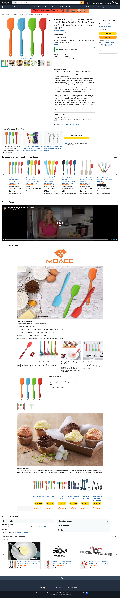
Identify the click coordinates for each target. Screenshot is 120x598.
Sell (93, 7)
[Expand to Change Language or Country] (90, 3)
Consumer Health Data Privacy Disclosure (62, 593)
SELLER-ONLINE (109, 42)
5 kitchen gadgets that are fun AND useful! (19, 209)
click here (45, 526)
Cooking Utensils (38, 14)
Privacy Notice (47, 593)
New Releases (46, 7)
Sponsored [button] (4, 539)
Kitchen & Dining (15, 14)
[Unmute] (117, 240)
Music (109, 7)
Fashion (97, 7)
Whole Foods (63, 7)
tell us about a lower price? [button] (20, 532)
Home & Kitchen (5, 14)
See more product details (62, 110)
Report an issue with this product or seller (67, 124)
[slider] (56, 239)
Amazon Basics (28, 7)
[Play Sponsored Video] (60, 551)
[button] (3, 7)
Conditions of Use (38, 593)
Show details (70, 146)
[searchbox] (48, 2)
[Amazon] (6, 2)
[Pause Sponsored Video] (38, 558)
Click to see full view (26, 58)
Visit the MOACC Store (60, 30)
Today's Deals (73, 7)
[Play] (3, 239)
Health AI (9, 7)
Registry (104, 7)
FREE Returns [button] (58, 45)
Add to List (103, 56)
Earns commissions (29, 207)
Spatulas (45, 14)
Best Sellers (37, 7)
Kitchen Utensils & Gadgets (26, 14)
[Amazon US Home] (43, 588)
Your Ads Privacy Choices (79, 593)
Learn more (61, 121)
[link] (32, 138)
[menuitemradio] (114, 239)
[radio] (5, 63)
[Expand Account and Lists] (103, 3)
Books (80, 7)
